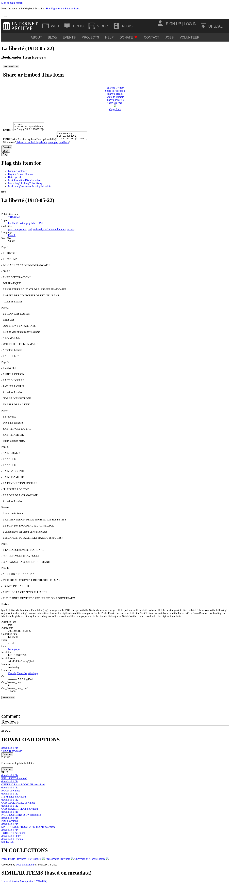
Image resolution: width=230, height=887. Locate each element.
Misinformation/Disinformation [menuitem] (24, 180)
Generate (7, 754)
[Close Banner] (5, 16)
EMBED (8, 130)
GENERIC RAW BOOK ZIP (23, 784)
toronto (70, 229)
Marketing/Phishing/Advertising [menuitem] (25, 183)
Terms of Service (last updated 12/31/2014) (24, 881)
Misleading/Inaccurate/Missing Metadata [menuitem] (29, 186)
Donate (126, 37)
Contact (151, 37)
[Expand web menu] (51, 26)
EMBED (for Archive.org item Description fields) (29, 139)
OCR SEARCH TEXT (19, 808)
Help (109, 37)
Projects (90, 37)
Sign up (173, 23)
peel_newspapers (17, 229)
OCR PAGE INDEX (18, 802)
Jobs (169, 37)
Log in (190, 23)
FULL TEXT (14, 778)
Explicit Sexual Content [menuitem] (20, 174)
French (11, 235)
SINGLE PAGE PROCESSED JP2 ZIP (28, 826)
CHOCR (11, 750)
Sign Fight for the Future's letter (62, 8)
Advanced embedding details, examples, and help (42, 142)
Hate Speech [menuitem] (15, 177)
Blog (52, 37)
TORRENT (13, 832)
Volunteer (189, 37)
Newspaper (14, 649)
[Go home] (21, 26)
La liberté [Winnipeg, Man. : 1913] (26, 223)
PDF (9, 820)
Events (69, 37)
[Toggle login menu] (160, 23)
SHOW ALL (8, 842)
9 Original (12, 839)
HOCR (10, 790)
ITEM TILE (13, 796)
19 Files (11, 836)
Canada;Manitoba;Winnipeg (23, 673)
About (36, 37)
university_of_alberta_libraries (49, 229)
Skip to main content (12, 2)
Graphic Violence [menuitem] (17, 171)
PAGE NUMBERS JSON (21, 814)
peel (30, 229)
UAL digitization (25, 864)
